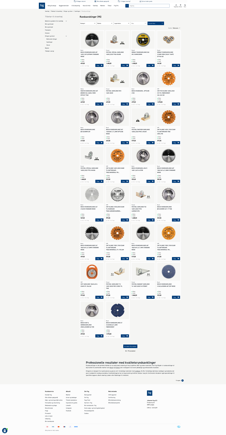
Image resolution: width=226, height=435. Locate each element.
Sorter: (170, 28)
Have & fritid (86, 5)
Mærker (102, 5)
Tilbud (109, 5)
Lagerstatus (117, 23)
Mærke (99, 23)
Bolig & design (52, 5)
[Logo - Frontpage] (42, 6)
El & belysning (76, 5)
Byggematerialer (64, 5)
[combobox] (149, 5)
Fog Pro (116, 5)
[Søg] (127, 5)
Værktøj (95, 5)
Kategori (82, 23)
